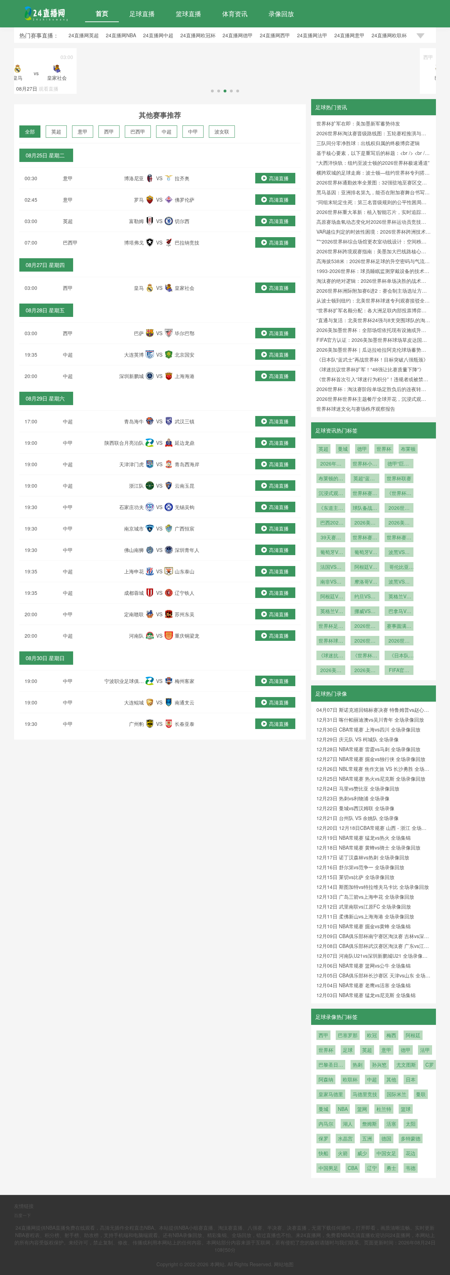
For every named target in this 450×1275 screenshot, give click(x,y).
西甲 (109, 131)
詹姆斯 (369, 1123)
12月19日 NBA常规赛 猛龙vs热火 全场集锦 (363, 837)
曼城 (343, 448)
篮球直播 (188, 13)
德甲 (362, 448)
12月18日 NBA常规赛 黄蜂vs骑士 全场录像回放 (368, 847)
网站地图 (284, 1264)
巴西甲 (137, 131)
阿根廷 (413, 1035)
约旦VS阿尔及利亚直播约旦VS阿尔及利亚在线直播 (365, 597)
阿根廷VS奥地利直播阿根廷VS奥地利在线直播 (331, 597)
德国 (386, 1138)
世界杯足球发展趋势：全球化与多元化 (331, 626)
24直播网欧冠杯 (198, 35)
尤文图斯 (406, 1064)
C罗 (429, 1064)
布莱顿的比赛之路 (331, 479)
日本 (411, 1079)
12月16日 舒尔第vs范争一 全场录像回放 (360, 867)
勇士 (391, 1167)
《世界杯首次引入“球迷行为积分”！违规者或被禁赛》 (365, 656)
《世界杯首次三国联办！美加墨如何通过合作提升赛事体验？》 (399, 493)
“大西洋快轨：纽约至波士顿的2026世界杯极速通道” (373, 162)
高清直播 (279, 178)
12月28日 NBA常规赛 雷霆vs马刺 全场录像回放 (368, 749)
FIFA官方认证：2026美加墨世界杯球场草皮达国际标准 (399, 670)
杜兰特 (384, 1108)
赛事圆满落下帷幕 (399, 626)
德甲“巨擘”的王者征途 (399, 464)
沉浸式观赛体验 (331, 493)
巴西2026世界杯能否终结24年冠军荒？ (331, 523)
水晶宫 (345, 1138)
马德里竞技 (365, 1094)
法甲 (425, 1049)
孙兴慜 (379, 1064)
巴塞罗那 (348, 1035)
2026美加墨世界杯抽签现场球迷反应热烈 (399, 523)
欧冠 (372, 1035)
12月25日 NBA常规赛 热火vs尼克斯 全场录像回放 (370, 778)
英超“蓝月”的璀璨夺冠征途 (365, 479)
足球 (348, 1049)
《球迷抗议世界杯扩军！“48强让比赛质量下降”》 (370, 369)
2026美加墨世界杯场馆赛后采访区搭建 (365, 523)
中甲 (193, 131)
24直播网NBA (121, 35)
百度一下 (22, 1215)
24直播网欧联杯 (389, 35)
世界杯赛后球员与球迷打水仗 (365, 493)
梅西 (391, 1035)
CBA (353, 1167)
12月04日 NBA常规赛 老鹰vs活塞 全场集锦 (363, 985)
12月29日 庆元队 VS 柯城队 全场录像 (357, 739)
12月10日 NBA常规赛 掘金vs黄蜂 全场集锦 (363, 926)
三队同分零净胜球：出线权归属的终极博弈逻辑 (368, 143)
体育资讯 (235, 13)
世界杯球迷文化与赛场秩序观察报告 (355, 408)
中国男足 (328, 1167)
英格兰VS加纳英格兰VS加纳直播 (399, 597)
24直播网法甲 (312, 35)
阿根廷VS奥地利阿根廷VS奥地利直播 (365, 567)
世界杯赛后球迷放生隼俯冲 (365, 538)
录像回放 (281, 13)
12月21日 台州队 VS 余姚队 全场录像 (357, 817)
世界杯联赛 (399, 478)
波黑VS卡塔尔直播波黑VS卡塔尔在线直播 (399, 552)
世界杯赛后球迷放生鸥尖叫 (399, 538)
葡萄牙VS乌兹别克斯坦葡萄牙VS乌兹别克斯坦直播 (365, 552)
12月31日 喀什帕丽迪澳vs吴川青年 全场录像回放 (370, 719)
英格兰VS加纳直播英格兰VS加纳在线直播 (331, 611)
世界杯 (384, 448)
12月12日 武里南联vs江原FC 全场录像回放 (363, 906)
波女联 (221, 131)
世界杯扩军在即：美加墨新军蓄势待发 (358, 123)
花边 (411, 1153)
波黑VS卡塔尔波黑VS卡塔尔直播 (399, 582)
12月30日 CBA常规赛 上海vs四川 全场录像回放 (368, 729)
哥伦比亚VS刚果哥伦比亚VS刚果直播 (399, 567)
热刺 (357, 1064)
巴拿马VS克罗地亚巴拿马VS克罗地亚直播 (399, 611)
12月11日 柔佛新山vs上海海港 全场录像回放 (365, 916)
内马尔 (326, 1123)
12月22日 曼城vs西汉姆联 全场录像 (355, 808)
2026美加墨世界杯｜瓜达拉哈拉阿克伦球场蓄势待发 (365, 670)
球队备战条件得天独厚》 (365, 508)
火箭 (343, 1153)
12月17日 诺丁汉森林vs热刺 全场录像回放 (362, 857)
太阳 (411, 1123)
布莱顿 (408, 448)
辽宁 (372, 1167)
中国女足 (386, 1153)
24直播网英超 (84, 35)
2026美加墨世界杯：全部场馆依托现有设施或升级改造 (331, 670)
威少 (362, 1153)
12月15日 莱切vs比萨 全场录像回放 (355, 876)
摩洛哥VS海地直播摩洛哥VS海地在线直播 (365, 582)
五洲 (367, 1138)
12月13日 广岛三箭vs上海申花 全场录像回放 (365, 896)
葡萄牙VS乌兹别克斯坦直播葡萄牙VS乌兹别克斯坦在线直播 (331, 552)
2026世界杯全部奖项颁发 (365, 626)
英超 (56, 131)
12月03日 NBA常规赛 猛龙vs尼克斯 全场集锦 (366, 994)
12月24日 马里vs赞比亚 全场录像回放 (357, 788)
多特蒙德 (410, 1138)
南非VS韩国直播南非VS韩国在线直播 (331, 582)
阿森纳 (326, 1079)
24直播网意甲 (349, 35)
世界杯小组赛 (365, 464)
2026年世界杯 (330, 464)
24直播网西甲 (275, 35)
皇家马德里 (331, 1094)
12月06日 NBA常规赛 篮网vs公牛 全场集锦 (363, 965)
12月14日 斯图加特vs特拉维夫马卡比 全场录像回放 (372, 886)
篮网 (362, 1108)
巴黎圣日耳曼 (331, 1065)
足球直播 (142, 13)
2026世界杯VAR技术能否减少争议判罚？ (399, 508)
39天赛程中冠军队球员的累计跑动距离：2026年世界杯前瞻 (331, 538)
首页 (102, 13)
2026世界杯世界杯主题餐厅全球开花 (365, 641)
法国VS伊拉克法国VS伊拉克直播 (330, 567)
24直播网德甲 (238, 35)
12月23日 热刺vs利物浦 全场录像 (353, 798)
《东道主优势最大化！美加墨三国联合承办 (331, 508)
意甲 (83, 131)
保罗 (323, 1138)
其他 (391, 1079)
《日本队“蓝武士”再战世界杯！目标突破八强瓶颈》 (372, 359)
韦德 (411, 1167)
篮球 (406, 1108)
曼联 (421, 1094)
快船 (323, 1153)
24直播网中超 (158, 35)
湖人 (348, 1123)
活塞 (391, 1123)
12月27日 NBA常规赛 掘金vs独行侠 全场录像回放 (370, 758)
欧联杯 (350, 1079)
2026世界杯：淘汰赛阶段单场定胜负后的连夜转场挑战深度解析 (399, 641)
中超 (167, 131)
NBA (343, 1108)
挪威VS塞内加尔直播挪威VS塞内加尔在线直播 (365, 611)
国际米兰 (396, 1094)
